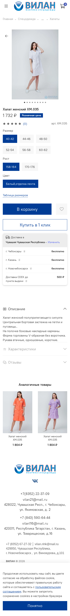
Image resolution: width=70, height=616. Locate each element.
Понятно (35, 605)
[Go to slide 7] (40, 102)
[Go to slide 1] (24, 102)
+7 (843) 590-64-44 (35, 517)
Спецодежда (26, 19)
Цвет (6, 175)
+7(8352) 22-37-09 (35, 494)
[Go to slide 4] (32, 102)
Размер (8, 130)
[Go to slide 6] (37, 102)
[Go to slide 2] (27, 102)
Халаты (55, 19)
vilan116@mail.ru (35, 523)
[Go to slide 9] (45, 102)
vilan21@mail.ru (35, 499)
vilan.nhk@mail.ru (47, 544)
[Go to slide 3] (29, 102)
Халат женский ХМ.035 (17, 438)
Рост (6, 158)
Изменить (54, 242)
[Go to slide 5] (35, 102)
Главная (8, 19)
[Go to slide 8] (42, 102)
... (42, 19)
